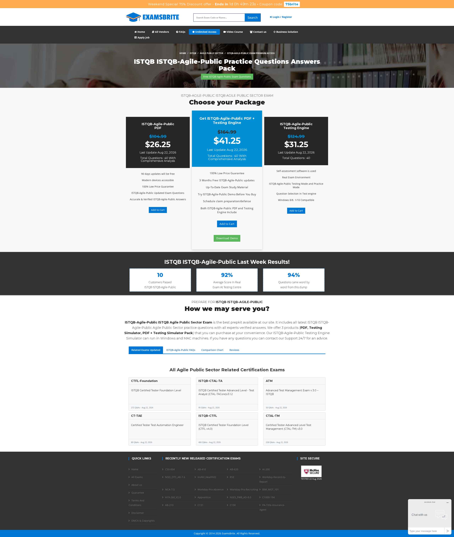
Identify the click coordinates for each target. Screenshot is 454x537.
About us (136, 485)
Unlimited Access (205, 31)
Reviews (234, 350)
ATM (269, 381)
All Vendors (161, 31)
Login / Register (282, 17)
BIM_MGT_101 (270, 489)
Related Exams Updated (145, 350)
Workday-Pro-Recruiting (244, 489)
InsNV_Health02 (207, 477)
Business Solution (287, 31)
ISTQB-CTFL (207, 415)
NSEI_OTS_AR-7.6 (175, 477)
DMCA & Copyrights (143, 520)
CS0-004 (170, 469)
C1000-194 (268, 497)
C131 (200, 505)
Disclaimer (137, 513)
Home (141, 31)
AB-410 (202, 469)
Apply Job (143, 37)
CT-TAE (136, 415)
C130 (233, 505)
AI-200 (266, 469)
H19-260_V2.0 (173, 497)
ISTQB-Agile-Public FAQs (180, 350)
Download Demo (227, 238)
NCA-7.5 (170, 489)
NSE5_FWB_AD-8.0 (240, 497)
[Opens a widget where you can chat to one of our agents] (430, 517)
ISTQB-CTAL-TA (210, 381)
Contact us (259, 31)
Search (253, 17)
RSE (232, 477)
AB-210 (169, 505)
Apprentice (204, 497)
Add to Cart (158, 210)
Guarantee (137, 492)
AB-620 (234, 469)
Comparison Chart (212, 350)
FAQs (181, 31)
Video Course (234, 31)
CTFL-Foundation (144, 381)
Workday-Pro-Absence (211, 489)
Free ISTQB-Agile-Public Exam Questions (227, 76)
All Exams (137, 477)
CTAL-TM (273, 415)
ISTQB (193, 53)
